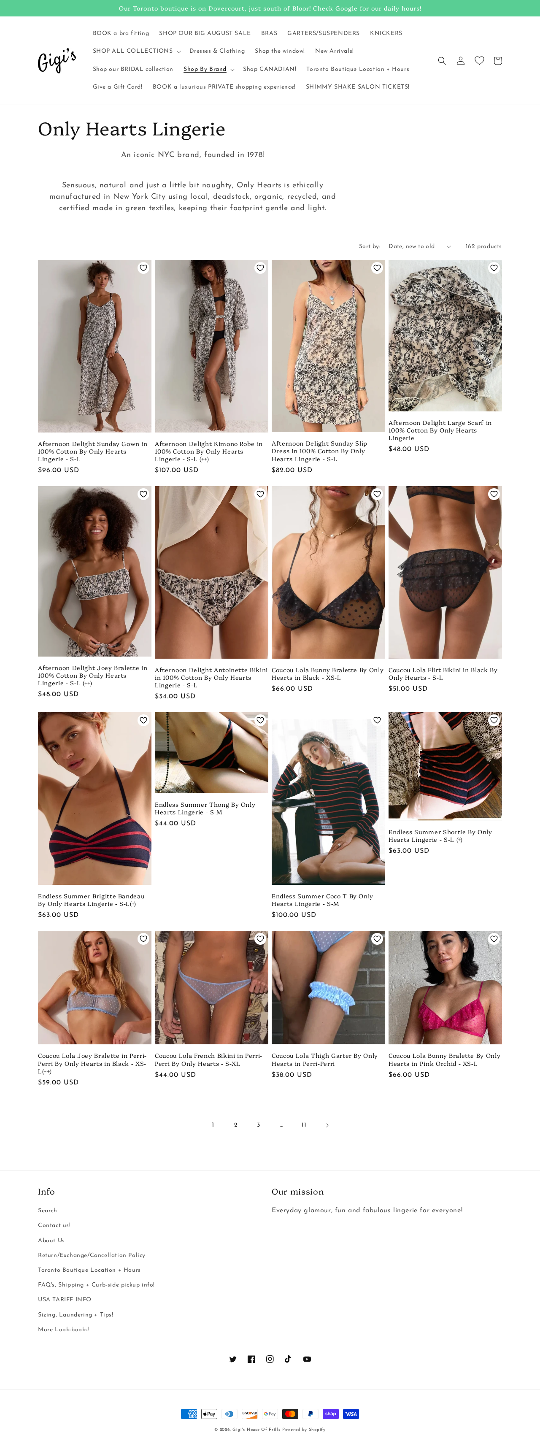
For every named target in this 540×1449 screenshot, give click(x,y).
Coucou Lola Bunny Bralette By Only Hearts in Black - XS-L (327, 673)
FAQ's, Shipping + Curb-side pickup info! (96, 1285)
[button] (136, 51)
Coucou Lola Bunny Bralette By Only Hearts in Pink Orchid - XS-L (444, 1059)
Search (47, 1211)
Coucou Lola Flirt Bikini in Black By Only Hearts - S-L (443, 673)
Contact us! (54, 1225)
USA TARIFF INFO (65, 1300)
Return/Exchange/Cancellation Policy (92, 1255)
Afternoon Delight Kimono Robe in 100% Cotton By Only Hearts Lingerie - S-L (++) (209, 451)
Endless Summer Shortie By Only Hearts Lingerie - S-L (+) (440, 835)
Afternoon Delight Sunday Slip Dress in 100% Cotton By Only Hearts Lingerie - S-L (319, 450)
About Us (51, 1241)
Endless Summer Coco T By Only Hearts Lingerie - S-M (322, 899)
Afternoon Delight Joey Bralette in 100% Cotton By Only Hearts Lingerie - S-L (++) (92, 675)
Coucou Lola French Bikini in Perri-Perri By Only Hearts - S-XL (208, 1059)
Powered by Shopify (304, 1429)
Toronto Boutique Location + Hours (89, 1270)
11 (304, 1125)
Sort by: (369, 246)
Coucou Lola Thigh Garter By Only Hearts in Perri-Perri (325, 1059)
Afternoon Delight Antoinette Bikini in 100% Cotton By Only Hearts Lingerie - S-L (211, 677)
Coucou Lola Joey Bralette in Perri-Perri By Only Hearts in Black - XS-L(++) (92, 1063)
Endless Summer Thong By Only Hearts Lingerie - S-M (205, 808)
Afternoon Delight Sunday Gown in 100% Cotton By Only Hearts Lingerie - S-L (93, 451)
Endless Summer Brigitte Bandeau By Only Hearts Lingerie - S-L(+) (91, 899)
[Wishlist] (479, 60)
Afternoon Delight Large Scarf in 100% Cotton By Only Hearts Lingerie (440, 430)
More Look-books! (64, 1330)
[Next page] (327, 1125)
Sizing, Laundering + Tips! (75, 1315)
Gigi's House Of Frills (256, 1429)
